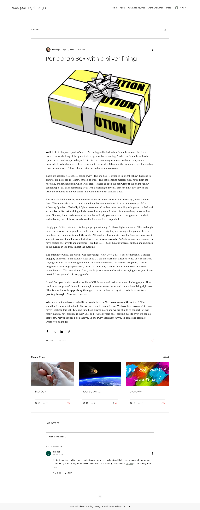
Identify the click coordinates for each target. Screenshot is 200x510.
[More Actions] (152, 453)
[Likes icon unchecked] (55, 473)
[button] (165, 29)
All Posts (35, 29)
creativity (136, 391)
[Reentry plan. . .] (100, 374)
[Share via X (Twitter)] (54, 331)
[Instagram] (100, 496)
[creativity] (147, 374)
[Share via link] (68, 331)
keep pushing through (29, 7)
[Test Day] (52, 374)
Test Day (40, 391)
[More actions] (152, 49)
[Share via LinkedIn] (61, 331)
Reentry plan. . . (91, 391)
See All (166, 357)
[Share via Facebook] (47, 331)
